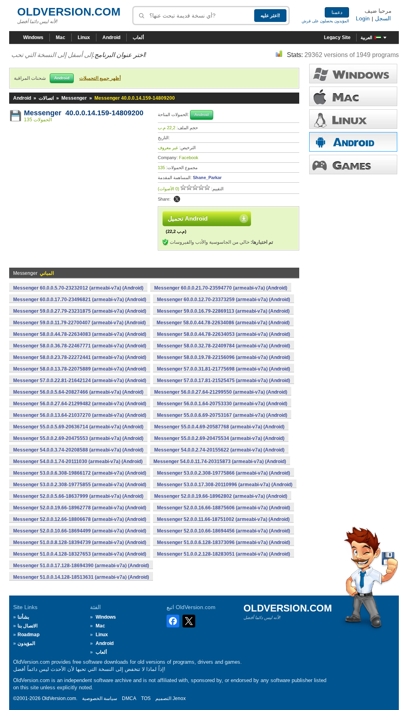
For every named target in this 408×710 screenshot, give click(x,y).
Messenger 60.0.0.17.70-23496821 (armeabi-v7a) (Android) (79, 299)
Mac (60, 37)
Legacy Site (337, 37)
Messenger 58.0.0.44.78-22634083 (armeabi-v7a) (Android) (79, 334)
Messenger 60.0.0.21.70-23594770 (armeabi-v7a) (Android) (220, 288)
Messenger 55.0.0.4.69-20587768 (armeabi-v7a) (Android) (219, 427)
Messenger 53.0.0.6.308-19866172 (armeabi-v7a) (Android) (79, 473)
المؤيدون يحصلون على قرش (325, 21)
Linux (84, 37)
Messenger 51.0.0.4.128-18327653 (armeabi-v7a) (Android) (79, 554)
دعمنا (337, 12)
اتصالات (46, 98)
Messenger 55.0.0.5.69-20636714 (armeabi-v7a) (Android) (78, 427)
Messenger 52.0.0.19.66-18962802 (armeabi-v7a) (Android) (220, 496)
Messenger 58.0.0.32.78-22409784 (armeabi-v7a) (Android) (223, 346)
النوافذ (353, 73)
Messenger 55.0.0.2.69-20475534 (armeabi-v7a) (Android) (219, 438)
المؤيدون (26, 643)
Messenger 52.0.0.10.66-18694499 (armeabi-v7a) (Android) (79, 531)
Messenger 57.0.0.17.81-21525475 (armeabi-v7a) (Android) (223, 380)
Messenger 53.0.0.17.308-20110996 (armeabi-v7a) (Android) (224, 484)
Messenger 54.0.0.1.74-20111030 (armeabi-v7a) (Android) (78, 461)
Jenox (179, 698)
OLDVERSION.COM (68, 12)
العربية (366, 37)
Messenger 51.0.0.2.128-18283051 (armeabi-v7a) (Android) (223, 554)
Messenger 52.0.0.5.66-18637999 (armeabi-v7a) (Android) (78, 496)
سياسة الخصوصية (99, 698)
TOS (146, 698)
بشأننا (23, 617)
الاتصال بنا (27, 626)
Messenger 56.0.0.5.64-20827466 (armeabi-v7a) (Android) (78, 392)
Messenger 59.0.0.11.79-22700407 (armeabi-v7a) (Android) (79, 322)
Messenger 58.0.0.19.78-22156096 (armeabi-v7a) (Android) (223, 357)
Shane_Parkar (207, 177)
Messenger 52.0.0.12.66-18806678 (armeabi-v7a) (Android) (79, 519)
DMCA (129, 698)
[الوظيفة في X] (177, 199)
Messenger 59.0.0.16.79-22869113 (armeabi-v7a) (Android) (223, 311)
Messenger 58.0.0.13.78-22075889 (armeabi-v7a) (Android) (79, 369)
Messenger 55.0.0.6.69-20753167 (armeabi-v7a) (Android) (222, 415)
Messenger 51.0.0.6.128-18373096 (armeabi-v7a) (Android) (223, 542)
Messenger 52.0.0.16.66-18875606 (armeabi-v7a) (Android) (223, 508)
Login (363, 18)
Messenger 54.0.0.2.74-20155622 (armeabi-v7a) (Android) (219, 450)
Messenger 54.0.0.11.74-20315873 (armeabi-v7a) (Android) (219, 461)
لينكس (353, 119)
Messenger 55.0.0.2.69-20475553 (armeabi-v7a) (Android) (78, 438)
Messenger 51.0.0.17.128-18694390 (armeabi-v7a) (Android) (81, 565)
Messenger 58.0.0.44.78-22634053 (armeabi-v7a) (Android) (223, 334)
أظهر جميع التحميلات (100, 78)
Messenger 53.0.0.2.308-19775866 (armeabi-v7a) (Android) (223, 473)
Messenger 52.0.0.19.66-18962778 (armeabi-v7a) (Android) (79, 508)
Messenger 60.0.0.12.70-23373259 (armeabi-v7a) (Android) (223, 299)
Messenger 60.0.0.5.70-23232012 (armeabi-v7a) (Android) (78, 288)
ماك (353, 96)
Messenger (74, 98)
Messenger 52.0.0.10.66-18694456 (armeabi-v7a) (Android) (223, 531)
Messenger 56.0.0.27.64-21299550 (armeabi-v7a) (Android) (220, 392)
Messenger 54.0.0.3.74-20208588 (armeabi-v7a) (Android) (78, 450)
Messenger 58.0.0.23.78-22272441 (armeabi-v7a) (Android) (79, 357)
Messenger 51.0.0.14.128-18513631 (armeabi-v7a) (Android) (81, 577)
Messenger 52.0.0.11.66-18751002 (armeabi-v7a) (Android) (223, 519)
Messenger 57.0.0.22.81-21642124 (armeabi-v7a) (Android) (79, 380)
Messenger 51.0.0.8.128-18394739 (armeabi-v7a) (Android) (79, 542)
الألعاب (353, 164)
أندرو (353, 142)
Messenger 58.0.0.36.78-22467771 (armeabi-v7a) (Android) (79, 346)
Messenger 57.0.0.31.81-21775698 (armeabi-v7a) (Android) (223, 369)
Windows (33, 37)
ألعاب (138, 37)
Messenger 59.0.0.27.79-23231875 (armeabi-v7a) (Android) (79, 311)
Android (111, 37)
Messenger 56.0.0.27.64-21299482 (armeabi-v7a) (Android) (79, 403)
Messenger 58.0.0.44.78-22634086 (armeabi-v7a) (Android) (223, 322)
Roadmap (28, 634)
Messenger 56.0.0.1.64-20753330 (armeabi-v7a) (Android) (222, 403)
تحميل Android (188, 218)
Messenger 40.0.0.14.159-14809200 (83, 113)
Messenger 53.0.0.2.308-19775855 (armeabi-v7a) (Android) (79, 484)
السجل (383, 18)
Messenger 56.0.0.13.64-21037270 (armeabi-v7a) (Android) (79, 415)
